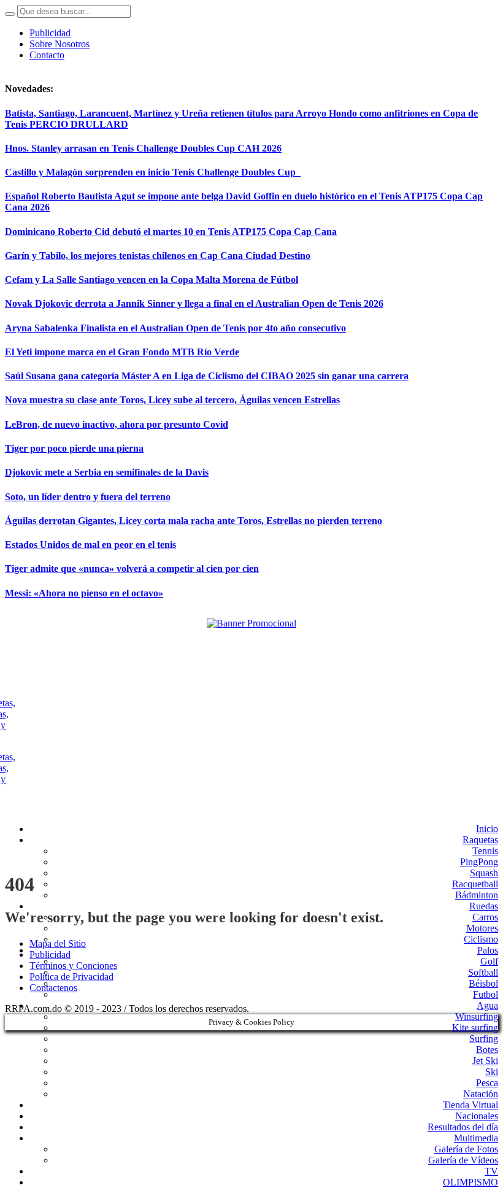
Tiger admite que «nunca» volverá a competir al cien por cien (132, 568)
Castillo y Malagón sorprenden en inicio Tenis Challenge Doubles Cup (153, 172)
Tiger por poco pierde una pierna (74, 448)
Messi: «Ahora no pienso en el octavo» (84, 593)
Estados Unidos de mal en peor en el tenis (90, 544)
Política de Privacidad (71, 976)
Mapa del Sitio (57, 943)
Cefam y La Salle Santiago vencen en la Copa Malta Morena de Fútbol (151, 279)
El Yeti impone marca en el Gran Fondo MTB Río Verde (122, 352)
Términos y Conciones (73, 965)
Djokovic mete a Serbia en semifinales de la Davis (107, 472)
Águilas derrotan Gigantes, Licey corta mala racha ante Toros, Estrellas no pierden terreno (193, 520)
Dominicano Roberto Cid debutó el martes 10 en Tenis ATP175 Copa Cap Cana (171, 231)
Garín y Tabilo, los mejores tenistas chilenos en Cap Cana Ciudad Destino (157, 255)
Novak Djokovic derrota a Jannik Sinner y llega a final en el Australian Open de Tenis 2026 (194, 303)
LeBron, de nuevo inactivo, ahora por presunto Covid (116, 424)
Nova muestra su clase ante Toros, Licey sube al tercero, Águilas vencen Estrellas (172, 400)
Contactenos (53, 987)
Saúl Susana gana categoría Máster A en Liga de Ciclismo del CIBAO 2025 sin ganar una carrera (207, 376)
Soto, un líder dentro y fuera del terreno (88, 497)
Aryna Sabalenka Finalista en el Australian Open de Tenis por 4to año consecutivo (175, 328)
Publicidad (50, 954)
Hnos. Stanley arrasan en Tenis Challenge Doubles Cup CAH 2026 (143, 148)
